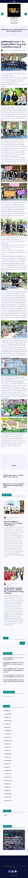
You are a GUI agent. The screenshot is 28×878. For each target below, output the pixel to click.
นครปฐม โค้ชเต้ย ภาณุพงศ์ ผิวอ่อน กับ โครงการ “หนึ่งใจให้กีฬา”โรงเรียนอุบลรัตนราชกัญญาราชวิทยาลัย (13, 664)
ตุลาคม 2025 (7, 744)
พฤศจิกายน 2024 (8, 780)
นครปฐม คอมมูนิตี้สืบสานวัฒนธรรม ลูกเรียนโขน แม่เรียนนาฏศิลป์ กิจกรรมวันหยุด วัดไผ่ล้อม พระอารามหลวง (13, 670)
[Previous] (22, 826)
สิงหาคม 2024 (8, 790)
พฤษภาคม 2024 (8, 800)
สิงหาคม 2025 (8, 750)
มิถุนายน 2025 (8, 757)
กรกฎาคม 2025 (8, 753)
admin (5, 50)
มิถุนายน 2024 (8, 797)
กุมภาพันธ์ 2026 (8, 730)
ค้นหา (5, 638)
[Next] (24, 826)
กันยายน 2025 (8, 747)
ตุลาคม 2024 (7, 783)
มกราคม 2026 (8, 734)
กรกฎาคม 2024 (8, 793)
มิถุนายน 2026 (8, 717)
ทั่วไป (8, 50)
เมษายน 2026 (8, 724)
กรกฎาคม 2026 (8, 714)
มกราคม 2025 (8, 773)
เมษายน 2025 (8, 763)
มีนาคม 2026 (7, 727)
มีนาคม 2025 (7, 767)
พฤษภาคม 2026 (8, 720)
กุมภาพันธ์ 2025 (8, 770)
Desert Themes (14, 867)
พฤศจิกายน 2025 (8, 740)
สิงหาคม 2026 (8, 710)
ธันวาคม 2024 (8, 777)
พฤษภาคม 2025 (8, 760)
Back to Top (14, 875)
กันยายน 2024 (8, 787)
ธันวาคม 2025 (8, 737)
